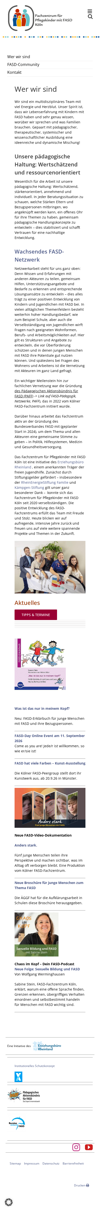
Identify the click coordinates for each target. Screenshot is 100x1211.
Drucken (80, 1185)
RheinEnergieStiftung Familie (44, 482)
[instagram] (76, 1147)
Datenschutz (50, 1163)
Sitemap (15, 1163)
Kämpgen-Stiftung (30, 487)
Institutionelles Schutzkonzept (35, 1066)
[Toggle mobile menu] (90, 11)
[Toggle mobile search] (90, 16)
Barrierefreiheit (73, 1163)
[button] (8, 1202)
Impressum (31, 1163)
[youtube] (89, 1147)
